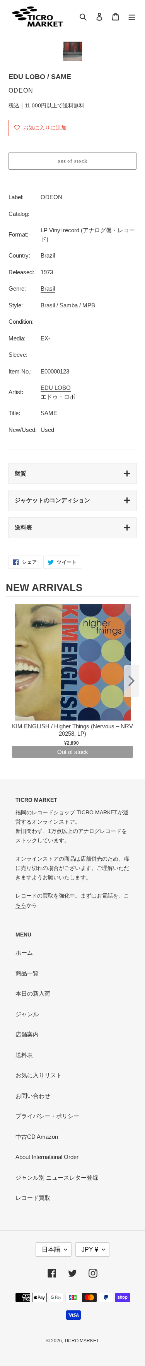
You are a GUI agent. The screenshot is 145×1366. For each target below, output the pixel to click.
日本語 (51, 1249)
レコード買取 (32, 1197)
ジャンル (27, 1014)
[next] (131, 681)
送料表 (23, 527)
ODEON (51, 197)
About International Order (46, 1157)
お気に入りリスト (38, 1075)
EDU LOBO (56, 387)
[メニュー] (132, 16)
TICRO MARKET (81, 1340)
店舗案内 (27, 1034)
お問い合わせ (32, 1095)
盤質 (20, 473)
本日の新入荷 (32, 993)
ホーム (24, 952)
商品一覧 (27, 973)
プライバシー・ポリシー (47, 1116)
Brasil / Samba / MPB (68, 305)
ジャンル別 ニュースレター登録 (56, 1177)
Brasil (48, 288)
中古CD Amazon (36, 1136)
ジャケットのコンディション (52, 500)
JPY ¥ (90, 1249)
